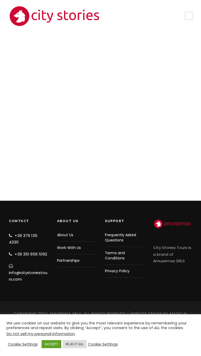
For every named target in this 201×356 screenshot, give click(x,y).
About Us (65, 235)
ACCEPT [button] (51, 344)
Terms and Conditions (115, 255)
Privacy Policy (117, 271)
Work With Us (69, 247)
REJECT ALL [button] (74, 344)
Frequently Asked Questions (120, 237)
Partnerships (68, 260)
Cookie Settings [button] (23, 344)
